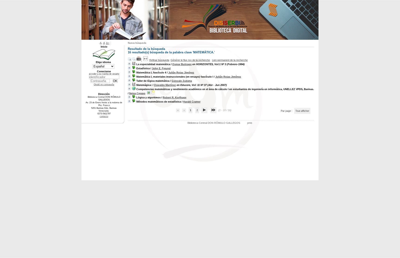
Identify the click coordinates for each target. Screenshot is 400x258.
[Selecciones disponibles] (145, 60)
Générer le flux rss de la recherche (190, 60)
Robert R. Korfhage (174, 97)
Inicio (104, 46)
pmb (249, 122)
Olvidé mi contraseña (104, 84)
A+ (107, 43)
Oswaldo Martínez (165, 85)
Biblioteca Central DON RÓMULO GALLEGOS (214, 122)
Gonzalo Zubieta (182, 80)
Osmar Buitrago (182, 64)
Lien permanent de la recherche (230, 60)
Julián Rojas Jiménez (181, 72)
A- (101, 43)
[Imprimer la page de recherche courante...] (139, 60)
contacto (104, 116)
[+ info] (129, 63)
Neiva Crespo (137, 93)
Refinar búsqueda (159, 60)
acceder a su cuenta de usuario (104, 74)
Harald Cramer (191, 101)
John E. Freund (161, 68)
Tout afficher (302, 110)
